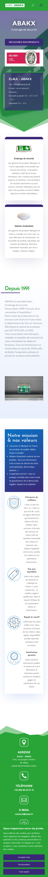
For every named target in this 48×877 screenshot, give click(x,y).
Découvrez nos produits (24, 42)
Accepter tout (24, 857)
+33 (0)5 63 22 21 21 (21, 84)
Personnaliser (24, 864)
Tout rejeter (24, 871)
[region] (24, 850)
